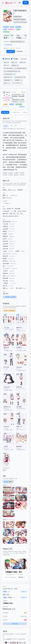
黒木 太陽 (19, 288)
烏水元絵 (5, 281)
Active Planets (21, 211)
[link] (15, 2)
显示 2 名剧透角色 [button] (10, 310)
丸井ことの (6, 276)
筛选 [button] (8, 481)
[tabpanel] (15, 348)
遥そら (5, 266)
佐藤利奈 (5, 226)
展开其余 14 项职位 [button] (10, 297)
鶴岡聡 (5, 231)
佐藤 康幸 (5, 293)
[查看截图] (9, 490)
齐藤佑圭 (5, 273)
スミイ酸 (13, 211)
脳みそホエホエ (7, 198)
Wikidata (22, 174)
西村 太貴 (12, 213)
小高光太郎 (6, 211)
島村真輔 (17, 208)
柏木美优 (5, 241)
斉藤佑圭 (5, 236)
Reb (21, 213)
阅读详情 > (22, 106)
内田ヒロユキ (12, 190)
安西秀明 (20, 190)
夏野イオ (5, 195)
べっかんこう (13, 195)
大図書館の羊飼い (8, 603)
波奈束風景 (6, 263)
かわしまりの (7, 253)
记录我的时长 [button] (8, 44)
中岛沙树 (5, 224)
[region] (20, 20)
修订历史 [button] (15, 623)
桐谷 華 (5, 286)
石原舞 (17, 251)
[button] (3, 2)
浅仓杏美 (5, 248)
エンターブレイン (10, 589)
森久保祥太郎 (7, 221)
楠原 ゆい (5, 288)
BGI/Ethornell (9, 609)
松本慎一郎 (10, 208)
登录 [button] (25, 2)
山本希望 (5, 244)
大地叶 (5, 251)
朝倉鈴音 (5, 256)
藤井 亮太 (5, 213)
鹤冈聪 (5, 258)
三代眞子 (5, 271)
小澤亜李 (5, 283)
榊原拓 (5, 190)
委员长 (4, 470)
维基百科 (16, 174)
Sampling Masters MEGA (10, 216)
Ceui (4, 208)
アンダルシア (7, 268)
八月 (6, 594)
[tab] (5, 112)
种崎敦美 (5, 246)
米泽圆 (5, 234)
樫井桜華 (5, 278)
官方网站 (5, 172)
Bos (18, 213)
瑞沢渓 (5, 239)
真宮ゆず (5, 261)
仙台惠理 (5, 229)
